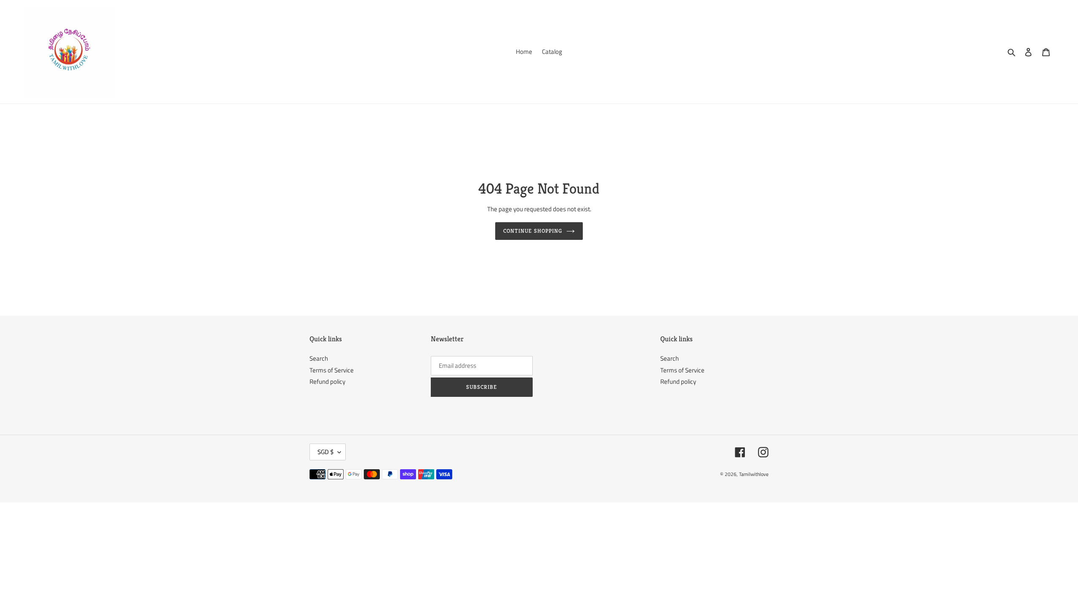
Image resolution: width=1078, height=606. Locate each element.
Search (319, 358)
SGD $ (326, 452)
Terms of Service (332, 370)
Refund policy (327, 381)
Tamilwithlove (753, 474)
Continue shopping (532, 230)
